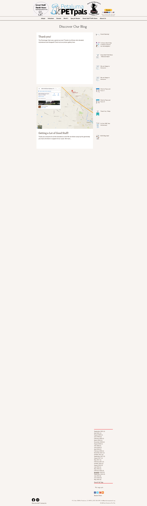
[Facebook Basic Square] (95, 493)
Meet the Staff (35, 503)
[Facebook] (33, 499)
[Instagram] (37, 499)
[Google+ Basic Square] (100, 493)
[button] (108, 11)
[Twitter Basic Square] (98, 493)
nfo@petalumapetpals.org (108, 500)
